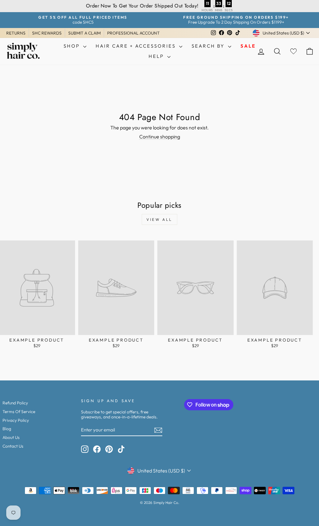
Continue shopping (159, 136)
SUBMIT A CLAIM (84, 33)
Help (157, 56)
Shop (73, 46)
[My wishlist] (293, 51)
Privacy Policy (15, 420)
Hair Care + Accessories (137, 46)
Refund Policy (15, 403)
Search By (209, 46)
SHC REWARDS (47, 33)
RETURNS (16, 33)
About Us (11, 437)
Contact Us (12, 446)
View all (159, 219)
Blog (6, 428)
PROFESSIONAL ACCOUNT (133, 33)
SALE (248, 46)
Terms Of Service (18, 411)
